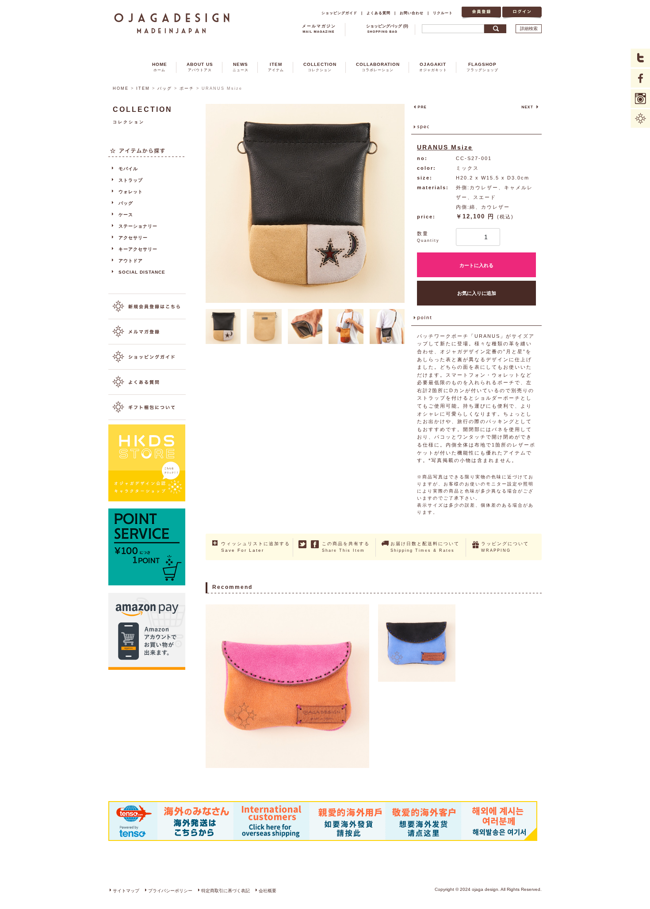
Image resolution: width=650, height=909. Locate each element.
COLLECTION (319, 67)
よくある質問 (378, 13)
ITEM (276, 67)
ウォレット (131, 191)
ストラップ (131, 180)
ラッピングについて (505, 547)
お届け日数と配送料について (424, 547)
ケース (126, 214)
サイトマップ (126, 890)
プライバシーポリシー (170, 890)
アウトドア (131, 260)
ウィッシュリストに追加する (255, 547)
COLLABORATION (378, 67)
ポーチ (187, 88)
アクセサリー (133, 237)
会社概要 (267, 890)
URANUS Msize (445, 147)
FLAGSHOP (482, 67)
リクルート (443, 13)
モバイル (128, 168)
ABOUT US (200, 67)
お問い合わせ (412, 13)
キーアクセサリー (138, 249)
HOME (159, 67)
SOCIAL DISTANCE (142, 272)
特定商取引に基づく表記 (225, 890)
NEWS (241, 67)
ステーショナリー (138, 226)
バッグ (164, 88)
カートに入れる (476, 265)
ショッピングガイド (339, 13)
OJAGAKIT (433, 67)
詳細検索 (529, 28)
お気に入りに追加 (476, 293)
